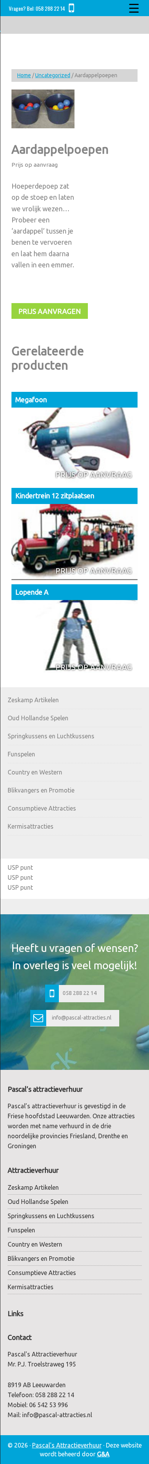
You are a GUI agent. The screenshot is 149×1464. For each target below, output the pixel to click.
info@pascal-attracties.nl (82, 1018)
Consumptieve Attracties (42, 808)
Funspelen (21, 754)
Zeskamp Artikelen (33, 699)
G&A (103, 1454)
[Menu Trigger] (134, 7)
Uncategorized (52, 75)
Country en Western (35, 772)
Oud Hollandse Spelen (38, 718)
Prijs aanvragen (49, 311)
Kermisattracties (30, 826)
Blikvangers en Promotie (41, 790)
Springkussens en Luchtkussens (51, 736)
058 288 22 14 (50, 8)
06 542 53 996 (48, 1404)
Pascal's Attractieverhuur (67, 1445)
